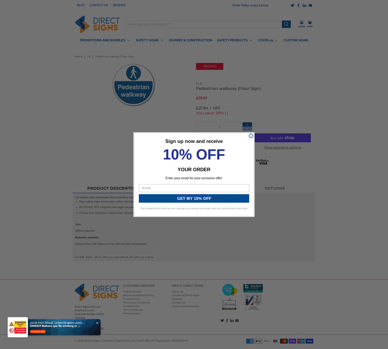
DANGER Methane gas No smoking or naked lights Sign (55, 324)
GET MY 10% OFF (194, 198)
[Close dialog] (251, 136)
